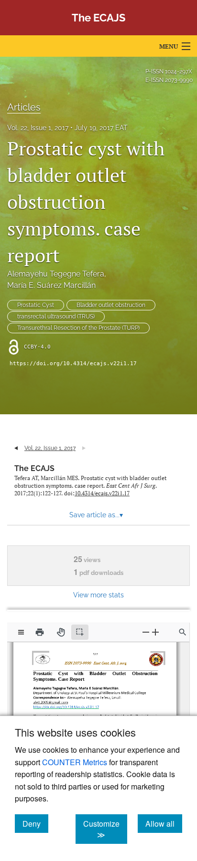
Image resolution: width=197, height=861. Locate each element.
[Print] (39, 632)
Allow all (163, 823)
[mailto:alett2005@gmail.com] (52, 699)
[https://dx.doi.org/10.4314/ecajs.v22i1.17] (66, 703)
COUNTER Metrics (74, 762)
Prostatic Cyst (35, 305)
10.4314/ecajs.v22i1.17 (102, 493)
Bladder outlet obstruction (111, 305)
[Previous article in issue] (16, 448)
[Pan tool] (60, 632)
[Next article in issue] (83, 448)
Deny (35, 823)
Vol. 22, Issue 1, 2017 (37, 128)
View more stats (98, 595)
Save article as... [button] (96, 515)
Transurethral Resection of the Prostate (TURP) (78, 328)
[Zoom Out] (146, 632)
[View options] (21, 632)
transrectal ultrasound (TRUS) (56, 316)
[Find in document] (182, 632)
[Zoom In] (155, 632)
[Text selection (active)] (79, 632)
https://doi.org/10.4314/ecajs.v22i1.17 (73, 363)
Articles (24, 107)
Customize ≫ (105, 829)
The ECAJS (34, 468)
